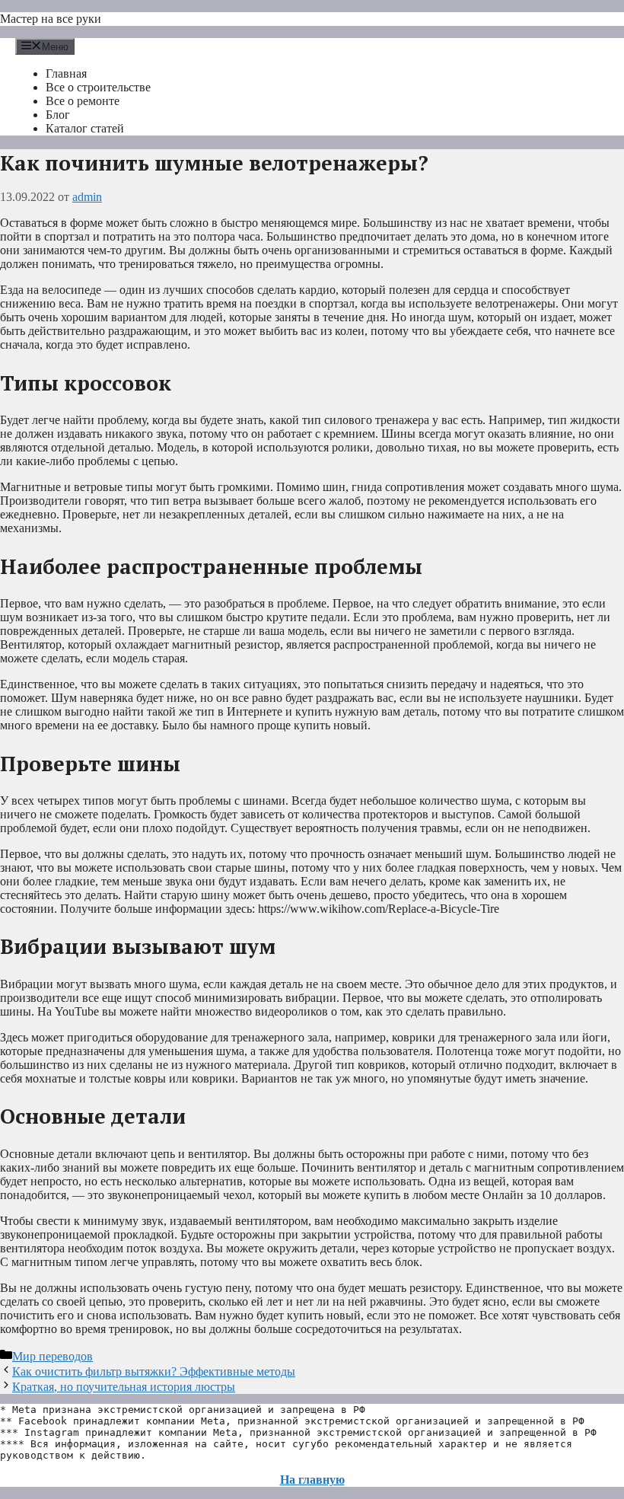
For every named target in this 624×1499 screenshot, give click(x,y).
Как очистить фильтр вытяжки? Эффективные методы (153, 1371)
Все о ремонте (82, 100)
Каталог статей (85, 128)
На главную (312, 1479)
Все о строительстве (98, 87)
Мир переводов (52, 1356)
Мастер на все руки (50, 18)
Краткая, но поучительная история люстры (123, 1386)
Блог (58, 114)
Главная (66, 73)
